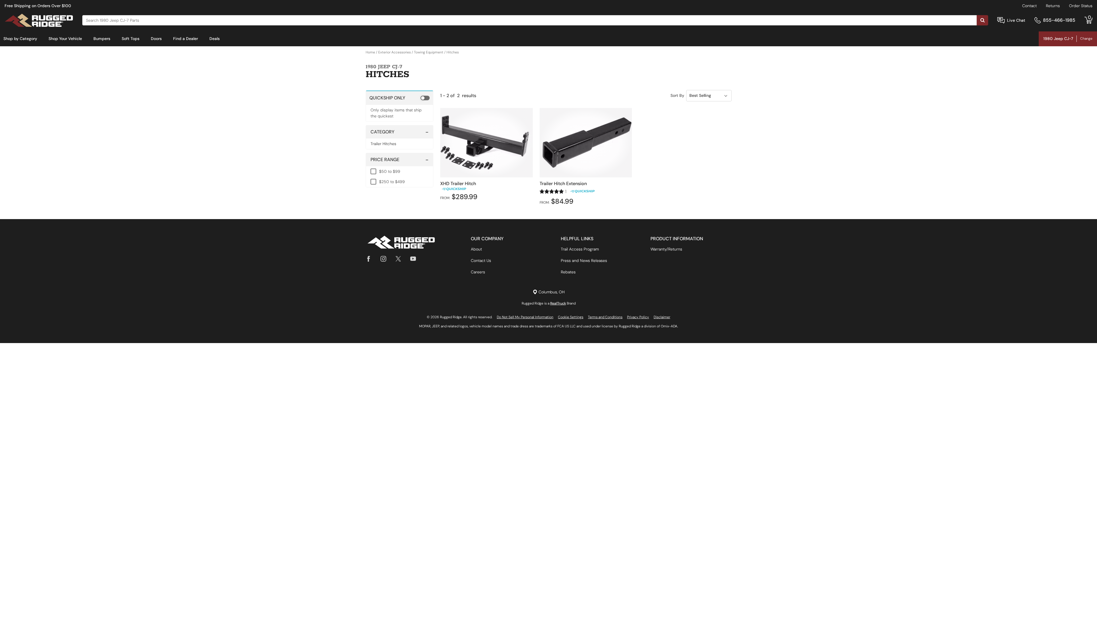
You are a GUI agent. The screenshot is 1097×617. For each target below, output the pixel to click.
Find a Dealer (185, 38)
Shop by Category (20, 38)
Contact (1029, 5)
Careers (478, 272)
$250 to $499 (392, 181)
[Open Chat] (1001, 20)
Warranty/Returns (666, 249)
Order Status (1080, 5)
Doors (156, 38)
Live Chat (1016, 20)
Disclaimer (662, 317)
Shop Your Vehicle (65, 38)
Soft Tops (130, 38)
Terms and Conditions (605, 317)
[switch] (399, 98)
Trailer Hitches (383, 143)
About (476, 249)
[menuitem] (20, 38)
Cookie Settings (570, 317)
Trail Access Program (580, 249)
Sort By (677, 95)
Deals (214, 38)
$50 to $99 (389, 171)
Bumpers (101, 38)
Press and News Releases (584, 260)
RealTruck (558, 303)
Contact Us (481, 260)
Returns (1053, 5)
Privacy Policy (638, 317)
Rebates (568, 272)
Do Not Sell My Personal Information (525, 317)
